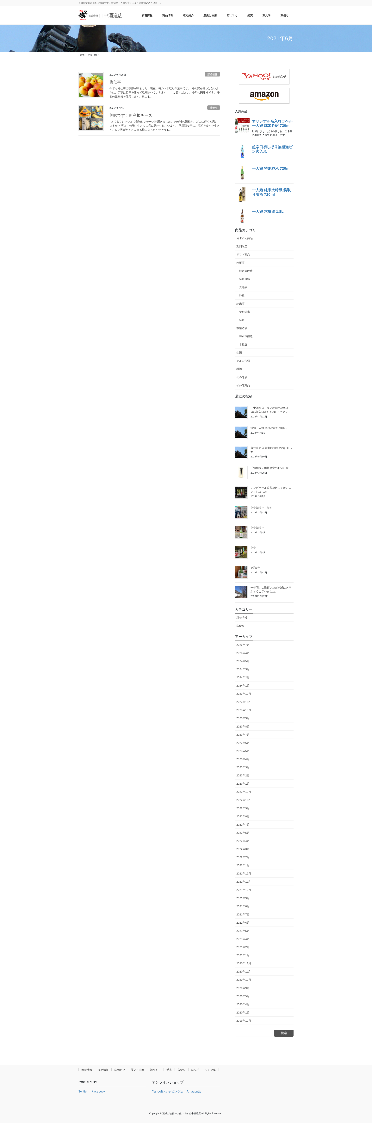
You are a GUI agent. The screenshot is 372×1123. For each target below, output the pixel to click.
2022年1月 (243, 865)
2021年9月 (243, 898)
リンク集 (210, 1069)
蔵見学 (195, 1069)
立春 (253, 547)
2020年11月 (243, 971)
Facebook (98, 1091)
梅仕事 (115, 82)
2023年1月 (243, 783)
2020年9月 (243, 988)
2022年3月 (243, 849)
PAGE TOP (360, 1085)
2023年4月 (243, 759)
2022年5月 (243, 832)
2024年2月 (243, 677)
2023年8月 (243, 726)
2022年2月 (243, 857)
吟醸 (242, 295)
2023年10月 (243, 710)
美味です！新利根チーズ (130, 115)
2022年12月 (243, 791)
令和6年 (255, 567)
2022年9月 (243, 808)
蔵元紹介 (119, 1069)
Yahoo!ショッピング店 (167, 1091)
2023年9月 (243, 718)
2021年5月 (243, 930)
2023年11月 (243, 701)
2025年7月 (243, 644)
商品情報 (103, 1069)
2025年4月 (243, 653)
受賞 (169, 1069)
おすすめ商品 (244, 238)
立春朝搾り (257, 527)
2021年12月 (243, 873)
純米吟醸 (244, 279)
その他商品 (243, 385)
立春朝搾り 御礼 (261, 507)
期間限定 (241, 246)
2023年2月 (243, 775)
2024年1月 (243, 685)
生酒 (239, 352)
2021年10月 (243, 889)
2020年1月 (243, 1012)
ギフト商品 (243, 254)
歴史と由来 (137, 1069)
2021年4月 (243, 938)
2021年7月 (243, 914)
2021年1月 (243, 955)
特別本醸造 (246, 336)
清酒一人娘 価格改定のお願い (269, 427)
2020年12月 (243, 963)
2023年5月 (243, 751)
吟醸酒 (240, 262)
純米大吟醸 (246, 270)
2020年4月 (243, 1004)
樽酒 (239, 368)
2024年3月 (243, 669)
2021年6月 (243, 922)
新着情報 (212, 74)
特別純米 (244, 311)
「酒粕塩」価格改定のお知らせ (269, 467)
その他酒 (241, 377)
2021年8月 (243, 906)
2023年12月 (243, 693)
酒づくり (155, 1069)
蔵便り (213, 107)
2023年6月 (243, 742)
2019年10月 (243, 1020)
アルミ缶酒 (243, 360)
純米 (242, 320)
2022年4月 (243, 840)
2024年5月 (243, 661)
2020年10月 (243, 979)
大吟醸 (243, 287)
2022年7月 (243, 824)
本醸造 (243, 344)
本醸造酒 (241, 328)
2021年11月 (243, 881)
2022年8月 (243, 816)
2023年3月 (243, 767)
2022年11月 (243, 799)
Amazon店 (194, 1091)
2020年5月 (243, 996)
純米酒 (240, 303)
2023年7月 (243, 734)
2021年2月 (243, 947)
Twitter (83, 1091)
